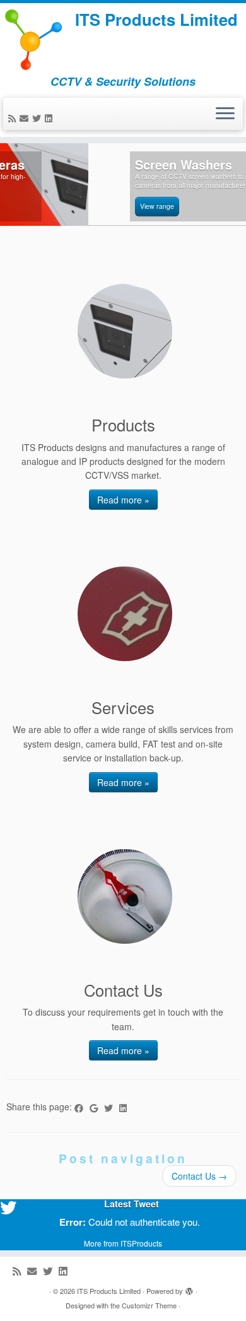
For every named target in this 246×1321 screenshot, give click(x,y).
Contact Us (199, 1176)
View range (69, 206)
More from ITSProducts (123, 1243)
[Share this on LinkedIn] (126, 1107)
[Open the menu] (225, 114)
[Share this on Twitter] (111, 1107)
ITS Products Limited (156, 19)
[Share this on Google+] (97, 1107)
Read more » (123, 499)
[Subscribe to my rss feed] (14, 118)
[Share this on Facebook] (82, 1107)
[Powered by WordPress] (189, 1288)
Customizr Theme (149, 1305)
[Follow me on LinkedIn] (50, 118)
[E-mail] (26, 118)
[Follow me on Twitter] (38, 118)
